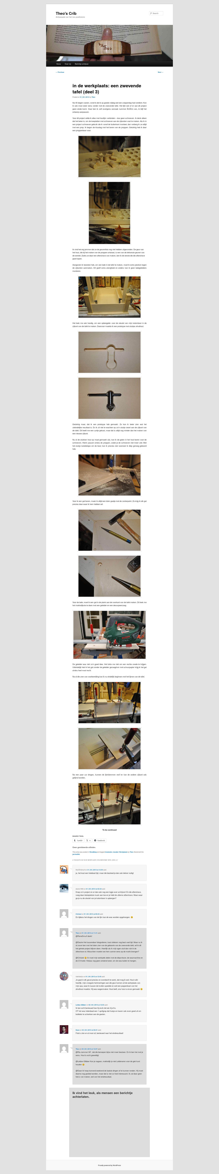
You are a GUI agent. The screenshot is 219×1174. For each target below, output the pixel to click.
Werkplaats (123, 852)
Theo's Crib (66, 13)
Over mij (68, 64)
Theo (93, 97)
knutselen (108, 852)
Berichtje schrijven (81, 64)
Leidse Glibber (81, 1005)
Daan (77, 1030)
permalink (76, 854)
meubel (115, 852)
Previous (60, 72)
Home (58, 64)
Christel (78, 914)
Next (160, 72)
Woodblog (93, 852)
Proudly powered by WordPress (109, 1165)
